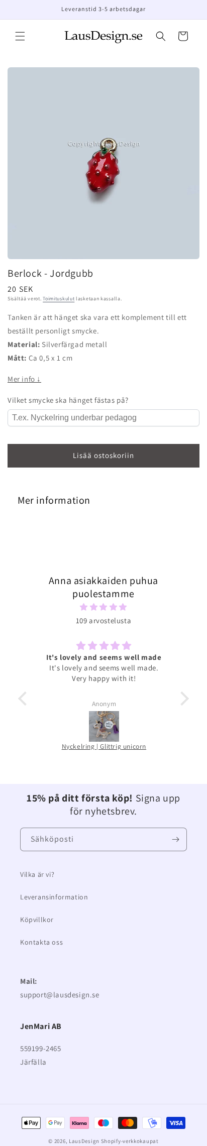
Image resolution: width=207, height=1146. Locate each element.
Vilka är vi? (37, 874)
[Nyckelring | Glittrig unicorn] (104, 726)
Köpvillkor (37, 919)
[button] (20, 36)
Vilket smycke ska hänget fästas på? (68, 400)
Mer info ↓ (24, 379)
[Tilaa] (175, 839)
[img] (103, 607)
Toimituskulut (58, 298)
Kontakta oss (41, 942)
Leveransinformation (54, 896)
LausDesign (84, 1140)
